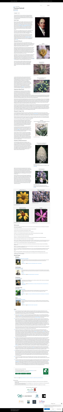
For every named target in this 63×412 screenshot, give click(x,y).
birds (33, 347)
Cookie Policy (51, 410)
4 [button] (14, 329)
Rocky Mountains (36, 113)
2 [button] (14, 314)
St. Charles (20, 315)
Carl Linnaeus (35, 283)
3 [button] (14, 318)
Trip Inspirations (23, 373)
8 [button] (14, 356)
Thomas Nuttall (39, 263)
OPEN (22, 282)
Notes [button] (15, 309)
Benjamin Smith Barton (30, 283)
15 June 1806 (35, 166)
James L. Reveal (16, 10)
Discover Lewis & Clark (14, 1)
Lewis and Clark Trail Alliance (31, 391)
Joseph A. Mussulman (22, 289)
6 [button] (14, 346)
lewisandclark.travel (31, 370)
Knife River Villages (37, 317)
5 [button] (14, 337)
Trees (22, 294)
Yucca (16, 297)
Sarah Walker (26, 258)
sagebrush (18, 129)
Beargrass (17, 256)
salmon (44, 331)
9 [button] (14, 359)
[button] (61, 403)
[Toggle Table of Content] (18, 13)
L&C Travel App (28, 373)
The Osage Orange (18, 287)
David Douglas (18, 267)
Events (19, 373)
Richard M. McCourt (22, 258)
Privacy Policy (54, 410)
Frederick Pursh (30, 263)
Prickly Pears (17, 277)
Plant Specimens (34, 263)
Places (16, 373)
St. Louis (17, 39)
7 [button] (14, 350)
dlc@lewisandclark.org (15, 410)
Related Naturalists (32, 274)
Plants (24, 263)
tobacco (35, 331)
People (14, 6)
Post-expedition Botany (35, 377)
